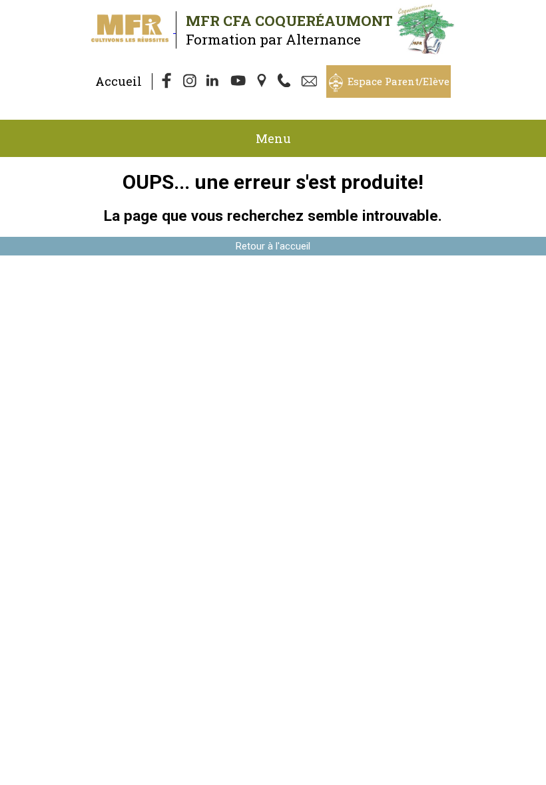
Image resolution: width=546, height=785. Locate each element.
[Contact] (311, 82)
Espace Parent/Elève (398, 81)
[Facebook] (167, 82)
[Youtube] (239, 82)
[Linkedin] (215, 82)
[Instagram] (191, 82)
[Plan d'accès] (263, 82)
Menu (273, 138)
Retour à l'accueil (273, 246)
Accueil (118, 81)
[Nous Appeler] (287, 82)
